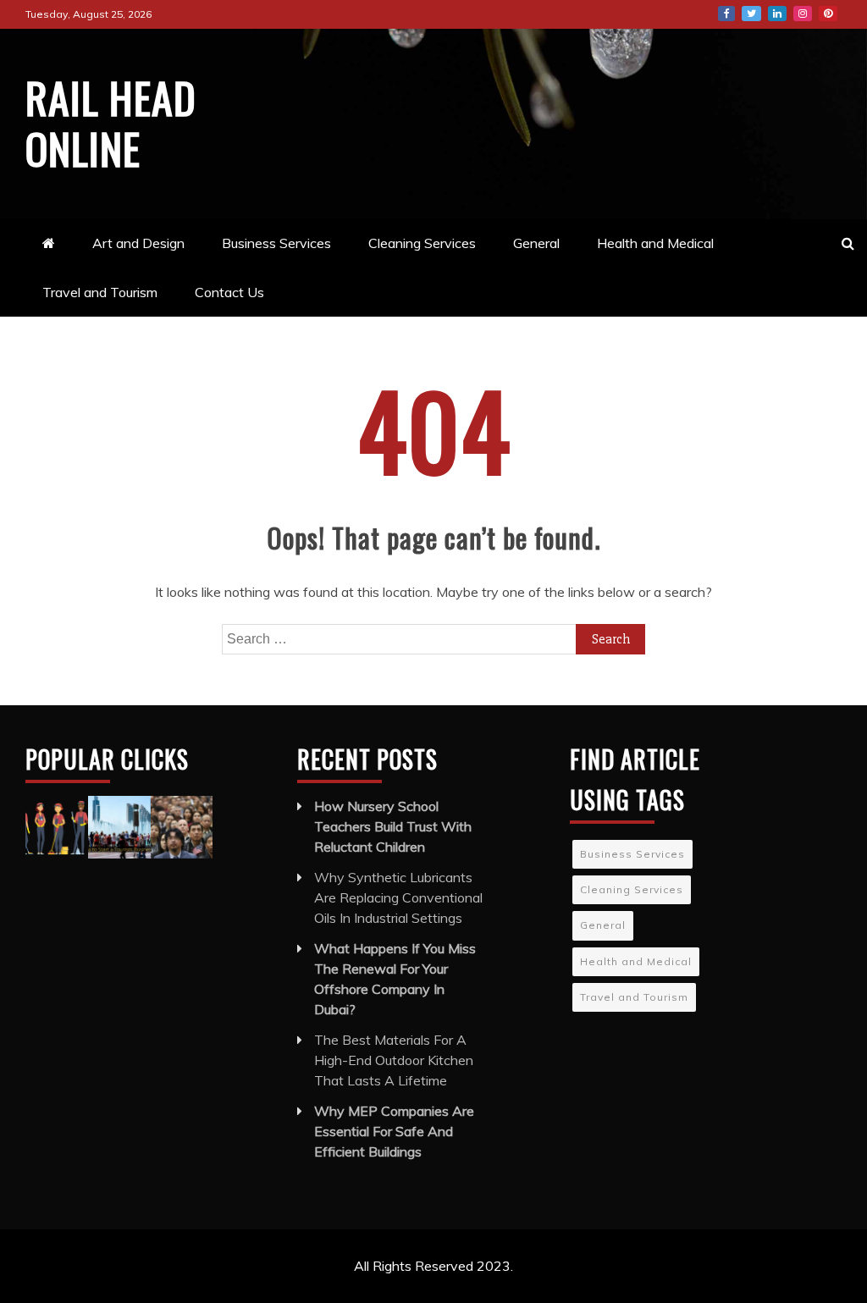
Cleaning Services (422, 243)
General (536, 243)
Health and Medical (655, 243)
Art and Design (138, 243)
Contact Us (229, 292)
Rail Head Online (110, 122)
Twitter (751, 13)
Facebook (726, 13)
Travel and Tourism (99, 292)
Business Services (276, 243)
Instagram (802, 13)
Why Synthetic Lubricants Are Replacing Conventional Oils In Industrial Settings (398, 897)
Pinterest (828, 13)
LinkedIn (777, 13)
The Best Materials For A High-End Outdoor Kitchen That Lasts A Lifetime (393, 1060)
